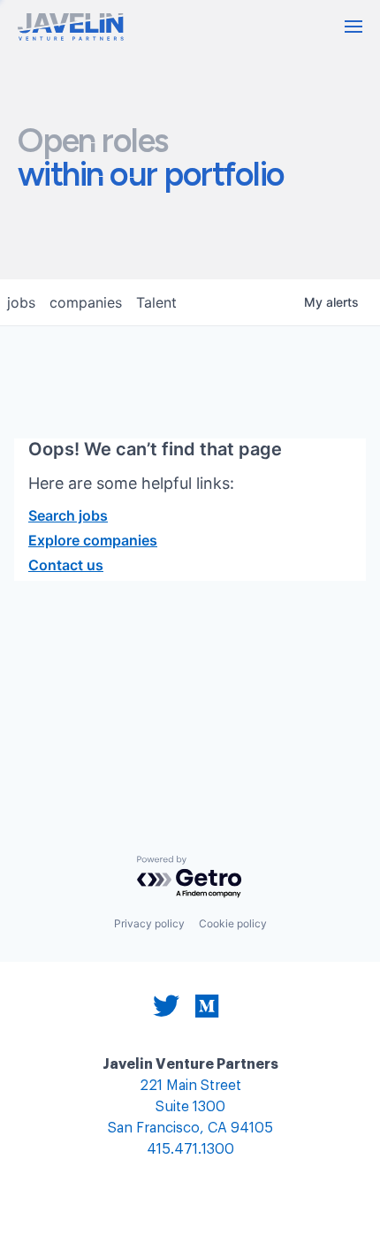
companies (85, 302)
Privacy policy (149, 923)
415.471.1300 (190, 1149)
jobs (21, 302)
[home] (71, 27)
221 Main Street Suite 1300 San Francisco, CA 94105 (190, 1107)
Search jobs (68, 515)
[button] (353, 26)
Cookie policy (233, 923)
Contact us (65, 565)
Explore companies (92, 540)
